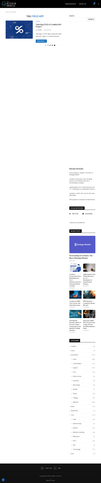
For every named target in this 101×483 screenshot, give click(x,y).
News (83, 406)
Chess (83, 351)
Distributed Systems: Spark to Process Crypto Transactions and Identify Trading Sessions (75, 325)
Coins (84, 359)
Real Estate (84, 385)
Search (71, 16)
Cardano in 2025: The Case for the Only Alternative (74, 303)
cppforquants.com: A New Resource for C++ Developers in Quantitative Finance (82, 188)
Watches (84, 402)
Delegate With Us (70, 4)
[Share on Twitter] (50, 45)
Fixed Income (84, 376)
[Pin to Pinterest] (52, 45)
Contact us (82, 4)
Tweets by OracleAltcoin (77, 222)
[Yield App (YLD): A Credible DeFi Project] (19, 30)
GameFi (84, 428)
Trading (84, 398)
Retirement (83, 411)
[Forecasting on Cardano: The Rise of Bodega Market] (82, 244)
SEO (84, 445)
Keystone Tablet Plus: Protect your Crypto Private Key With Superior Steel (89, 324)
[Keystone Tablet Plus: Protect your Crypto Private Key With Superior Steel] (89, 314)
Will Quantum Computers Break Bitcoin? (82, 199)
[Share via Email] (54, 45)
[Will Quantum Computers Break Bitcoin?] (89, 295)
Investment (83, 355)
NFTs (84, 441)
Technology (84, 449)
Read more (40, 41)
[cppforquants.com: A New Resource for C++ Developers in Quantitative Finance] (89, 268)
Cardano (83, 346)
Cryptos (38, 21)
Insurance (84, 381)
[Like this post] (45, 45)
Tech (83, 415)
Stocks (84, 393)
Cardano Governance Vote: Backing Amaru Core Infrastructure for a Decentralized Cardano (80, 181)
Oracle (40, 30)
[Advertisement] (82, 94)
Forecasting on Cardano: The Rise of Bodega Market (81, 256)
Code (84, 419)
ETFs (84, 372)
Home (7, 12)
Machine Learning (84, 432)
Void (83, 454)
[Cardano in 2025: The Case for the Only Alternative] (75, 295)
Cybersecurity (84, 423)
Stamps (84, 389)
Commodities (84, 363)
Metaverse (84, 436)
